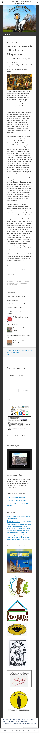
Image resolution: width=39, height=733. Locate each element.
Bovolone (27, 281)
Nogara (23, 528)
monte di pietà (23, 283)
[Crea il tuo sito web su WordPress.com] (19, 2)
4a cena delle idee (12, 300)
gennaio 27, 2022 (25, 59)
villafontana (26, 540)
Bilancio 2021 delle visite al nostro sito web (13, 352)
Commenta (24, 390)
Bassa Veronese (13, 518)
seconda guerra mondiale (16, 535)
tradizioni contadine (15, 537)
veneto (27, 537)
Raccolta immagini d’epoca (15, 307)
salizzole (9, 532)
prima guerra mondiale (13, 530)
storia (20, 281)
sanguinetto (23, 532)
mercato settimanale (13, 283)
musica (19, 528)
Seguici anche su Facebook (16, 435)
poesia (28, 528)
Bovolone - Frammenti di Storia (16, 500)
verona (20, 539)
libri (27, 526)
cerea (15, 524)
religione (21, 530)
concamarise (27, 524)
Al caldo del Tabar (28, 350)
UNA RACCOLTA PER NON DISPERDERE (15, 312)
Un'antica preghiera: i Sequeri (16, 497)
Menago (14, 528)
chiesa (20, 524)
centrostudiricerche (13, 59)
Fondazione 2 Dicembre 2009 (16, 296)
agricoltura (17, 516)
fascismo (10, 526)
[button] (15, 462)
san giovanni (15, 532)
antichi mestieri (25, 516)
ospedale (14, 284)
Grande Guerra (17, 526)
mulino (9, 284)
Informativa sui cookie (9, 725)
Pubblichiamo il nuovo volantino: (17, 304)
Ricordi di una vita (12, 324)
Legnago (23, 526)
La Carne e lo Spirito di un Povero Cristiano (21, 342)
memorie (9, 528)
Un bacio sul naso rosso (20, 317)
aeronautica (10, 516)
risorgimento (27, 530)
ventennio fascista (11, 539)
